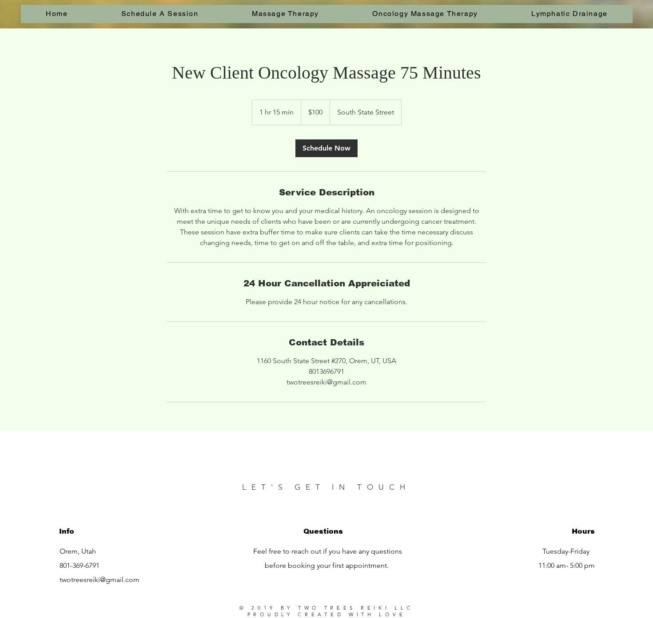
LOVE (392, 614)
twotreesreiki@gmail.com (99, 579)
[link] (326, 148)
